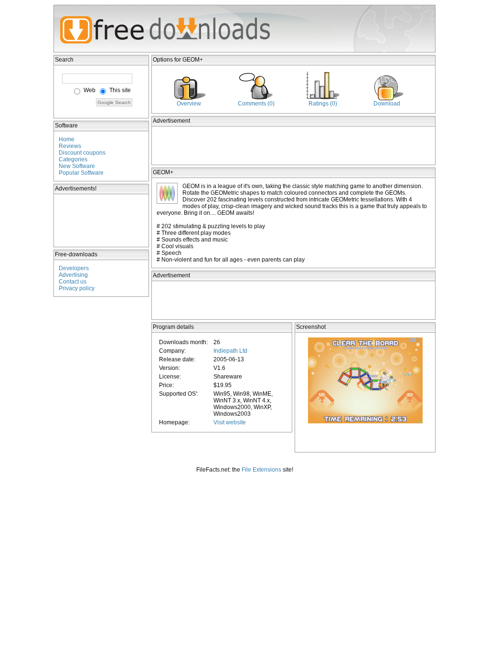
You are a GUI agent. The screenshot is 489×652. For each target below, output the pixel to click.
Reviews (70, 146)
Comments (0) (256, 103)
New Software (77, 166)
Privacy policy (77, 288)
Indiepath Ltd (230, 350)
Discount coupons (82, 152)
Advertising (73, 275)
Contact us (72, 281)
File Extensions (261, 469)
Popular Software (81, 172)
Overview (189, 103)
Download (386, 103)
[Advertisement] (102, 220)
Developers (74, 268)
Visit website (229, 422)
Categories (73, 159)
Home (66, 139)
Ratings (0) (322, 103)
